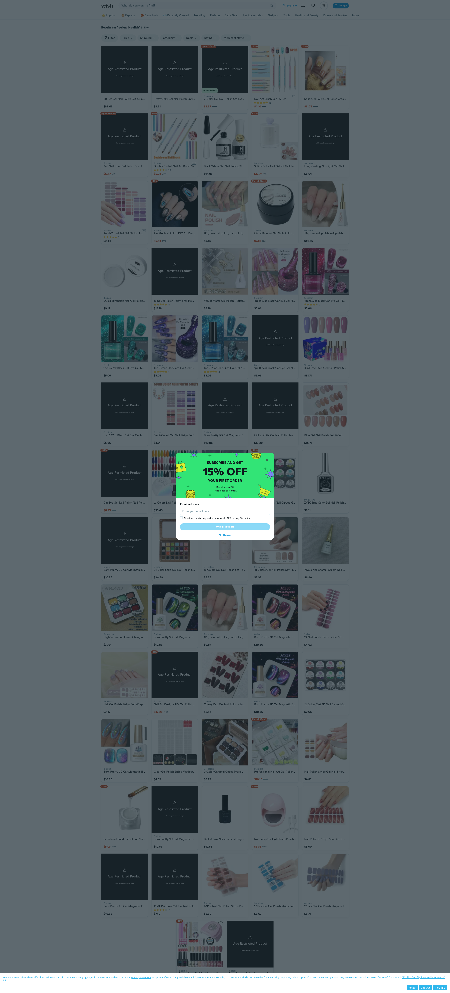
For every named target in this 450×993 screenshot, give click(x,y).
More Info (440, 987)
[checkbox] (181, 517)
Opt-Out (425, 987)
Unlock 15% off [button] (225, 526)
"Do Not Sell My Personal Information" (423, 977)
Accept (412, 987)
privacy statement (141, 977)
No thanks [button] (225, 535)
